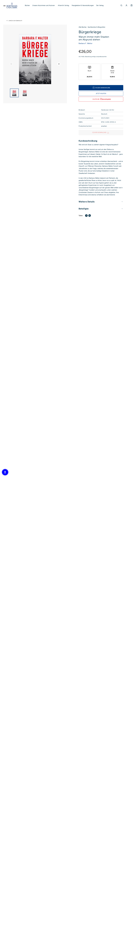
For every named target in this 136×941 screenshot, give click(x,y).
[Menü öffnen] (4, 5)
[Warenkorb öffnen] (131, 5)
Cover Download (99, 132)
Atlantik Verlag (63, 5)
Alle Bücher (82, 27)
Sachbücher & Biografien (96, 27)
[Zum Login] (126, 5)
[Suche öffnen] (121, 5)
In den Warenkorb (102, 88)
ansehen (104, 126)
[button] (5, 472)
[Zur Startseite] (12, 5)
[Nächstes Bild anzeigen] (59, 64)
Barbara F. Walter (85, 43)
